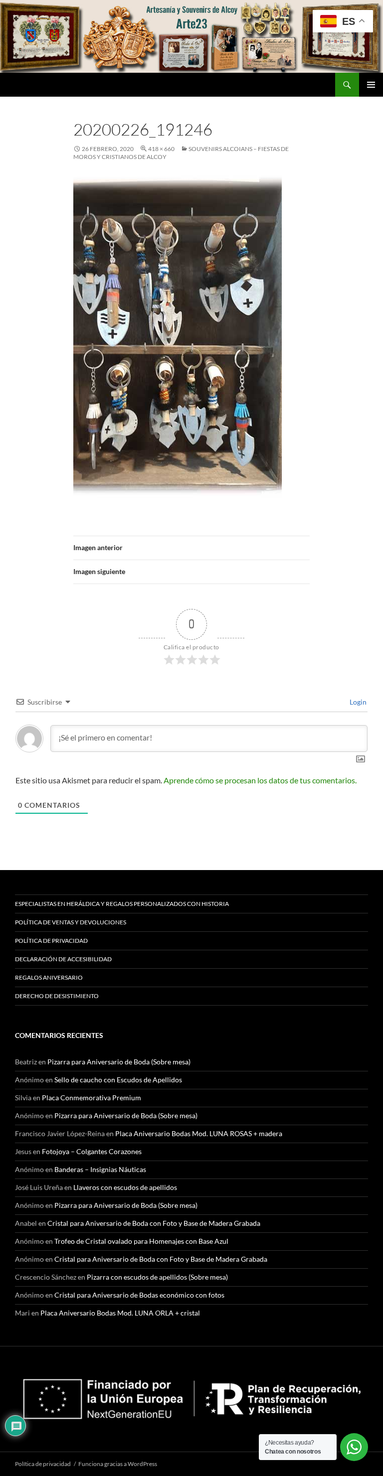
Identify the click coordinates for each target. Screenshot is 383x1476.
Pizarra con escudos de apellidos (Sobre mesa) (157, 1277)
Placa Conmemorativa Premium (91, 1097)
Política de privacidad (51, 940)
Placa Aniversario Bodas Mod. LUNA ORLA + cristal (120, 1313)
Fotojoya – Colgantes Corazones (92, 1151)
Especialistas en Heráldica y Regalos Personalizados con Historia (122, 903)
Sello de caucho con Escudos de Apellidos (118, 1079)
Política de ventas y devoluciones (70, 922)
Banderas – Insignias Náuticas (100, 1169)
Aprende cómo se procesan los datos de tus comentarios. (260, 780)
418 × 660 (161, 148)
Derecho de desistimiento (57, 996)
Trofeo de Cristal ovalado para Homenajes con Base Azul (141, 1241)
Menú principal (371, 85)
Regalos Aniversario (49, 977)
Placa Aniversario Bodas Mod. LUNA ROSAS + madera (198, 1133)
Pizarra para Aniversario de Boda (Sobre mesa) (119, 1061)
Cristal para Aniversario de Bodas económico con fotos (139, 1295)
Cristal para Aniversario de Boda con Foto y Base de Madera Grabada (153, 1223)
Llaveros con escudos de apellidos (125, 1187)
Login (357, 702)
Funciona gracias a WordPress (117, 1464)
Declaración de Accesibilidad (63, 959)
